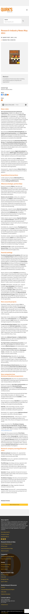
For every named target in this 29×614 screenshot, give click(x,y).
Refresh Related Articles (14, 504)
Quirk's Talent (4, 581)
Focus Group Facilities (6, 558)
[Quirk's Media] (6, 10)
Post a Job (3, 577)
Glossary (3, 587)
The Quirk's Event (5, 534)
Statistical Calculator (5, 594)
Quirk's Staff (6, 37)
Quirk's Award (4, 569)
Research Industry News (6, 89)
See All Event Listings (5, 564)
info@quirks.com (4, 604)
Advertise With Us (5, 536)
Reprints (6, 612)
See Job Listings (4, 574)
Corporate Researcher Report (7, 589)
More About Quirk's (5, 532)
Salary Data (3, 591)
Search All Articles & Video (7, 548)
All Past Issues (4, 546)
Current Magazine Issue (6, 544)
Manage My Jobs (4, 579)
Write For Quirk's (5, 550)
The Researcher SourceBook (7, 556)
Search (6, 19)
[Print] (2, 100)
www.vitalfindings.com (6, 430)
